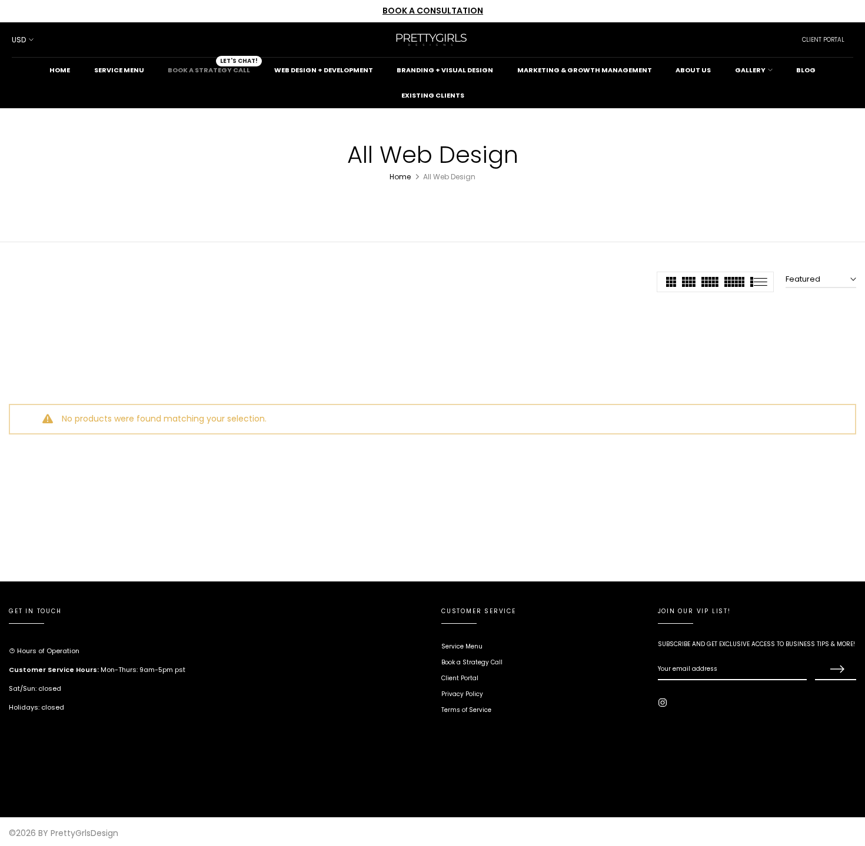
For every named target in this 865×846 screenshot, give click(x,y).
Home (400, 177)
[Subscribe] (835, 669)
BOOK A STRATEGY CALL (213, 66)
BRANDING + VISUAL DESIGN (445, 70)
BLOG (806, 70)
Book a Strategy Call (472, 662)
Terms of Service (466, 709)
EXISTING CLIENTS (432, 95)
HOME (59, 70)
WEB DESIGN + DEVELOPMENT (323, 70)
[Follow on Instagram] (662, 702)
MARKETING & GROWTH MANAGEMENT (584, 70)
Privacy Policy (462, 694)
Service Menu (462, 646)
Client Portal (459, 678)
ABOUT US (693, 70)
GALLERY (750, 70)
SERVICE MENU (119, 70)
